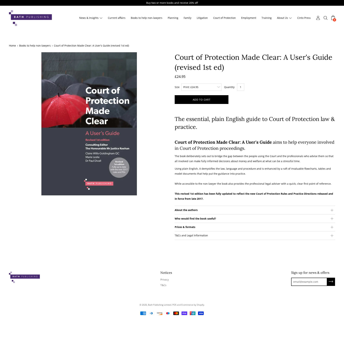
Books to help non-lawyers (146, 18)
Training (267, 18)
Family (187, 18)
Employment (248, 18)
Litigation (202, 18)
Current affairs (116, 18)
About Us (282, 18)
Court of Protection (224, 18)
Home (12, 45)
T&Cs (163, 285)
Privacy (164, 279)
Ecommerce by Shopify (192, 304)
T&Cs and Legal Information (191, 235)
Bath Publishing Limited (159, 304)
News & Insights (89, 18)
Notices (166, 273)
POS (174, 304)
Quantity (229, 87)
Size (177, 87)
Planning (173, 18)
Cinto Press (304, 18)
